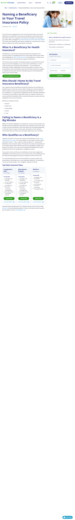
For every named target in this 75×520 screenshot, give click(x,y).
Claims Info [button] (38, 2)
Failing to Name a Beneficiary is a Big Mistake (59, 44)
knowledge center (20, 210)
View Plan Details (8, 202)
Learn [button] (30, 2)
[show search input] (48, 2)
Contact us (5, 208)
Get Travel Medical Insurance (11, 76)
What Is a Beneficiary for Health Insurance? (60, 37)
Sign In (60, 2)
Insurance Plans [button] (21, 2)
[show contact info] (50, 2)
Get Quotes (69, 2)
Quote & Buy (9, 198)
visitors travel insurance (19, 57)
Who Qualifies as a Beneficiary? (56, 47)
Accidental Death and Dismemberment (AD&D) (32, 39)
